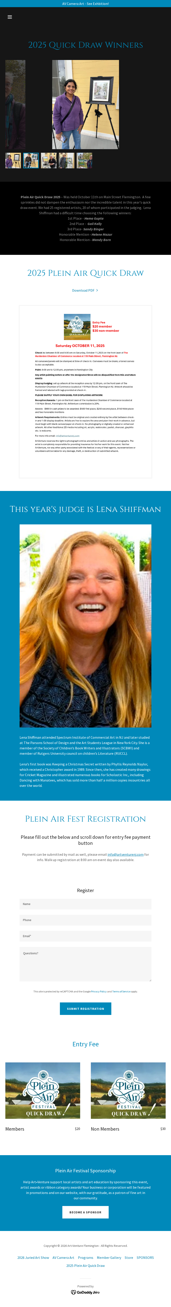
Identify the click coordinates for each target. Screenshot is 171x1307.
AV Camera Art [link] (63, 1257)
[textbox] (85, 904)
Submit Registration (85, 1009)
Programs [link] (85, 1257)
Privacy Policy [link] (99, 991)
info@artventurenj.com (126, 854)
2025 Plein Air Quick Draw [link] (85, 1265)
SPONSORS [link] (145, 1257)
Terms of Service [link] (121, 991)
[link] (85, 290)
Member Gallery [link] (109, 1257)
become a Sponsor (85, 1212)
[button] (23, 16)
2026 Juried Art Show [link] (33, 1257)
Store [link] (129, 1257)
